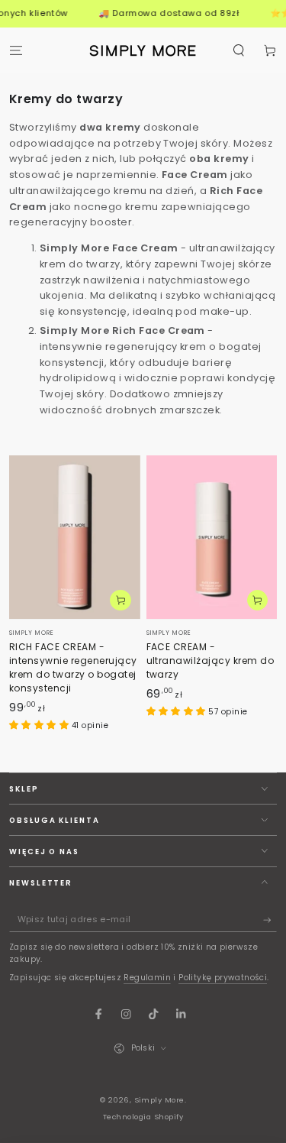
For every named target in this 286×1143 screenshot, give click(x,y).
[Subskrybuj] (270, 920)
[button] (239, 50)
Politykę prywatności (222, 977)
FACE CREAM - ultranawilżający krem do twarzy (210, 660)
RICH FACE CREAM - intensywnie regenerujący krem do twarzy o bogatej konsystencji (73, 667)
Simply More (159, 1100)
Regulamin (147, 977)
